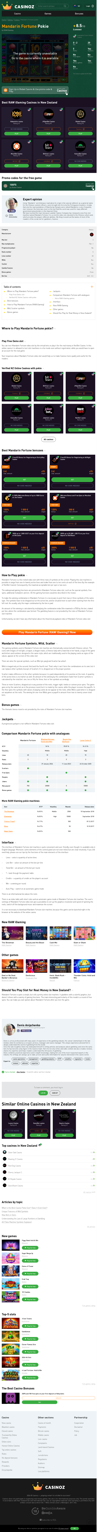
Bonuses (79, 13)
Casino (17, 13)
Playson (76, 980)
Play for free (31, 1248)
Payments (42, 1427)
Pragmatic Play (31, 978)
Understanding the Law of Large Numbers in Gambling (23, 1218)
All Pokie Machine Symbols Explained (16, 1222)
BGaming (25, 1243)
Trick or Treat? (9, 821)
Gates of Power (27, 1266)
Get (24, 480)
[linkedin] (18, 1031)
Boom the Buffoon (66, 740)
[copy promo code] (52, 129)
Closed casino (7, 1431)
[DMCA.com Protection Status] (47, 1513)
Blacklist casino (8, 1427)
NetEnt (24, 1282)
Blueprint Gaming (8, 980)
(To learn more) (63, 1528)
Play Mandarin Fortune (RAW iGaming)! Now (47, 632)
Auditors (41, 1463)
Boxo (6, 826)
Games (48, 13)
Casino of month (44, 1423)
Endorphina (25, 1321)
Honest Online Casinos (11, 1446)
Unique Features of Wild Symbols (15, 1211)
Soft (39, 1451)
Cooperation (79, 1423)
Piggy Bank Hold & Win (30, 1240)
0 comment (77, 29)
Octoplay (24, 1373)
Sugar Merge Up (27, 1253)
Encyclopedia (7, 1470)
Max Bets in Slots (9, 1215)
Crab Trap (25, 1279)
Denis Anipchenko (13, 216)
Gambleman (26, 1331)
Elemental (7, 816)
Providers (5, 1466)
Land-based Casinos (46, 1447)
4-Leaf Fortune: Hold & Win (32, 1370)
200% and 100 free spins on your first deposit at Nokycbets (43, 1394)
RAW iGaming (6, 945)
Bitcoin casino (43, 1431)
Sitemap (41, 1467)
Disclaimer (78, 1427)
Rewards (5, 1462)
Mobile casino (43, 1435)
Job (75, 1435)
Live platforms (43, 1471)
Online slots (6, 1441)
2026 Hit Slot (26, 1357)
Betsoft (52, 980)
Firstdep (6, 505)
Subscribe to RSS (49, 1520)
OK (74, 1528)
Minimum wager (9, 543)
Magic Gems (8, 831)
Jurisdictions (43, 1455)
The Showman (9, 811)
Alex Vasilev (21, 1072)
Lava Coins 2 (85, 740)
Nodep (5, 467)
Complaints (42, 1443)
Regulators (42, 1459)
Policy (76, 1431)
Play (16, 134)
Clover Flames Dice (29, 1344)
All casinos (48, 439)
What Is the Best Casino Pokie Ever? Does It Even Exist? (24, 1208)
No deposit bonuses (10, 1458)
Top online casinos (9, 1450)
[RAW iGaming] (91, 234)
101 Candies (26, 1292)
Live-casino (42, 1439)
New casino (6, 1423)
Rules (4, 1454)
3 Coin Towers (27, 1318)
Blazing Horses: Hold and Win (48, 740)
